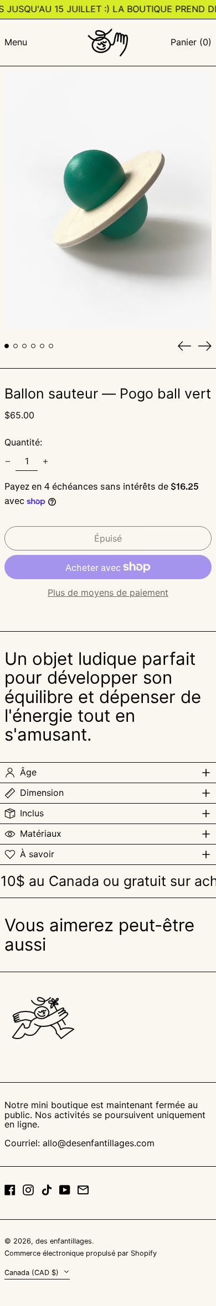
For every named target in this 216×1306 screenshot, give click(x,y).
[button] (191, 42)
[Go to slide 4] (33, 346)
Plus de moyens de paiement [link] (108, 593)
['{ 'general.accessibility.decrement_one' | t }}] (8, 461)
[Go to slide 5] (42, 346)
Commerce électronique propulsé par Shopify (80, 1253)
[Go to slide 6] (51, 346)
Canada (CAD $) (32, 1272)
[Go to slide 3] (24, 346)
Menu (15, 42)
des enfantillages (63, 1241)
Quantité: (23, 442)
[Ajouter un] (45, 461)
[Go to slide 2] (15, 346)
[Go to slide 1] (6, 346)
